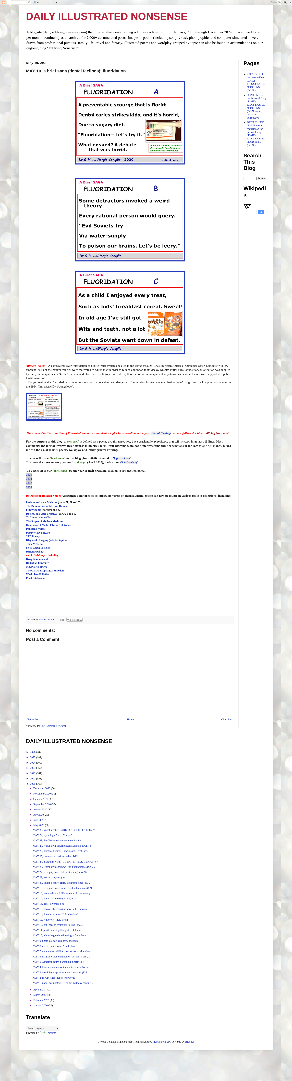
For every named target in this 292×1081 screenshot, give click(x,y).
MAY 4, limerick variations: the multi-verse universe (61, 967)
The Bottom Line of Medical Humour (47, 506)
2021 (29, 479)
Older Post (227, 719)
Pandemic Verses (35, 528)
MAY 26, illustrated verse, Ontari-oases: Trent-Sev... (61, 851)
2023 (29, 487)
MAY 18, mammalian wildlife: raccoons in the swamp (61, 893)
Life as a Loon (122, 458)
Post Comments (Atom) (53, 725)
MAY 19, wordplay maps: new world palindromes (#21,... (64, 888)
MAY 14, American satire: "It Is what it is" (55, 914)
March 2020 (40, 994)
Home (130, 719)
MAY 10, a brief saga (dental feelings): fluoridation (60, 935)
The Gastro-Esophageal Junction (45, 570)
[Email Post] (61, 619)
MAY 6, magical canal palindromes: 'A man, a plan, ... (62, 956)
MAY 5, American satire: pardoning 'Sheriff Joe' (58, 961)
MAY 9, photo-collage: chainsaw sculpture (55, 940)
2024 (33, 762)
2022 (29, 483)
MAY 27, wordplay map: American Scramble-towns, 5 (62, 845)
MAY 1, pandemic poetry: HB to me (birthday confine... (63, 982)
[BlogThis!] (71, 620)
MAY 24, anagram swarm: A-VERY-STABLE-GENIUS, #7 (65, 861)
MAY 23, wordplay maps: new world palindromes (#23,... (64, 866)
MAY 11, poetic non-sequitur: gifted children (57, 930)
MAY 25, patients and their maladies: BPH (55, 856)
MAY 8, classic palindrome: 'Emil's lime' (54, 946)
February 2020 (41, 1000)
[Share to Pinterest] (81, 620)
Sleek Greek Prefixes (38, 547)
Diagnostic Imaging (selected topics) (46, 540)
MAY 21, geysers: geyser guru (49, 877)
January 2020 (40, 1005)
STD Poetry (33, 536)
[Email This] (68, 620)
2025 (33, 757)
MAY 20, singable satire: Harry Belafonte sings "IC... (61, 882)
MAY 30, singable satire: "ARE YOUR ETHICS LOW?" (64, 830)
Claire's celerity (128, 462)
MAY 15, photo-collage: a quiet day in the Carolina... (61, 909)
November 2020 (42, 793)
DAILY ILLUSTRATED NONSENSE (107, 16)
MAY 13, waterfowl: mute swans (50, 919)
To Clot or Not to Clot (38, 517)
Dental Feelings (161, 433)
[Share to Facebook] (77, 620)
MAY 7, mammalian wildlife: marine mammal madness (62, 951)
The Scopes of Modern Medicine (44, 521)
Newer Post (33, 719)
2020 (29, 475)
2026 (33, 752)
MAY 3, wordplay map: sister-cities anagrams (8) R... (61, 972)
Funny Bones (33, 509)
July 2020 (38, 814)
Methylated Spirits (36, 566)
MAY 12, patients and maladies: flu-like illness (57, 924)
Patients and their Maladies (41, 502)
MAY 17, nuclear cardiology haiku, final (54, 898)
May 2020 (39, 825)
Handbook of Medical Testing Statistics (48, 525)
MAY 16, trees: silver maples (48, 903)
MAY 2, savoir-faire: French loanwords (54, 977)
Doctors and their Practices (41, 513)
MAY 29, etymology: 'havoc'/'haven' (52, 835)
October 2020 (41, 799)
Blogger (189, 1041)
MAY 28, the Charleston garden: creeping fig (57, 840)
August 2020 (40, 809)
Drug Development (37, 559)
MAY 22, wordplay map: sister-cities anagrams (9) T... (62, 872)
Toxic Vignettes (34, 544)
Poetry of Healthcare (38, 532)
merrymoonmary (161, 1041)
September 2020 (42, 804)
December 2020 (42, 788)
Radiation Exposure (37, 562)
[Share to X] (74, 620)
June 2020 (39, 820)
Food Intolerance (36, 578)
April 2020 (39, 989)
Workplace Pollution (38, 574)
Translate (51, 1032)
